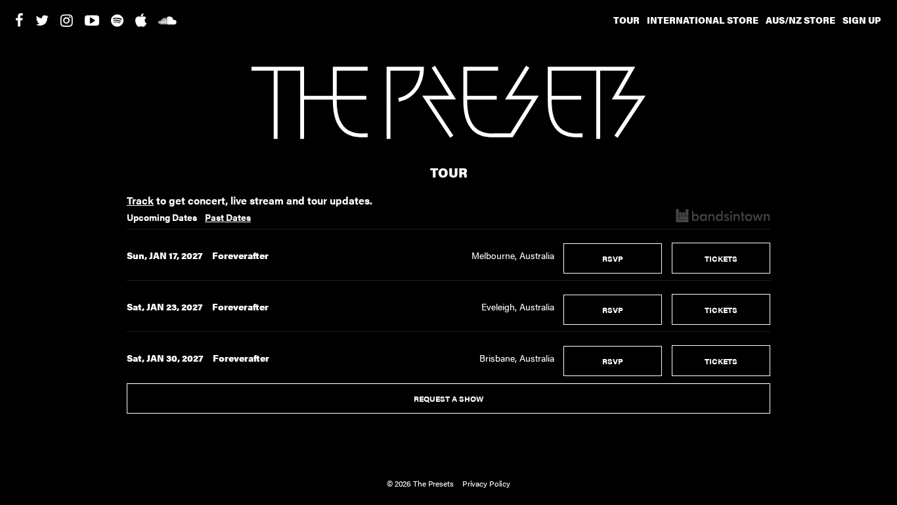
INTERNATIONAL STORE (702, 19)
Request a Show (448, 398)
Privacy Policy (486, 483)
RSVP (612, 258)
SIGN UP (861, 19)
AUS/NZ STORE (800, 19)
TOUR (626, 19)
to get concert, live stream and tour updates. (249, 200)
